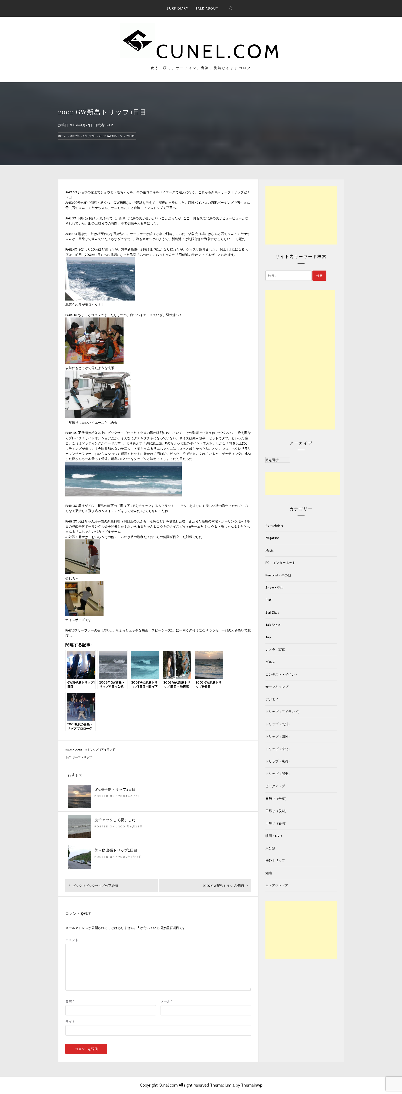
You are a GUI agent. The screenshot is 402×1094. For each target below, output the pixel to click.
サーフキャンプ (276, 687)
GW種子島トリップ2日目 (115, 789)
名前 (69, 1001)
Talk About (207, 8)
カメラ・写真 (275, 650)
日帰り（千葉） (276, 799)
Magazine (272, 538)
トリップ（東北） (278, 749)
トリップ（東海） (278, 761)
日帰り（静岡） (276, 823)
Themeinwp (251, 1085)
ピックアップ (275, 786)
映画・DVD (273, 836)
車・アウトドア (276, 885)
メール (167, 1001)
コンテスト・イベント (281, 674)
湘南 (268, 873)
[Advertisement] (301, 215)
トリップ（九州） (278, 724)
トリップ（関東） (278, 774)
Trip (268, 637)
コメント (71, 940)
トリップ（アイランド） (102, 749)
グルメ (270, 662)
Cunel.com (219, 51)
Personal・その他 (278, 575)
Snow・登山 (274, 587)
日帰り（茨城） (276, 811)
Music (269, 550)
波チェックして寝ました (114, 819)
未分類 (270, 848)
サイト (70, 1021)
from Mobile (274, 525)
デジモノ (271, 699)
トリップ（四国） (278, 736)
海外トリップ (275, 860)
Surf (268, 600)
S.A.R (109, 125)
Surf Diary (177, 8)
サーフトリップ (82, 757)
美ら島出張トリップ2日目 (115, 850)
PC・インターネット (280, 563)
